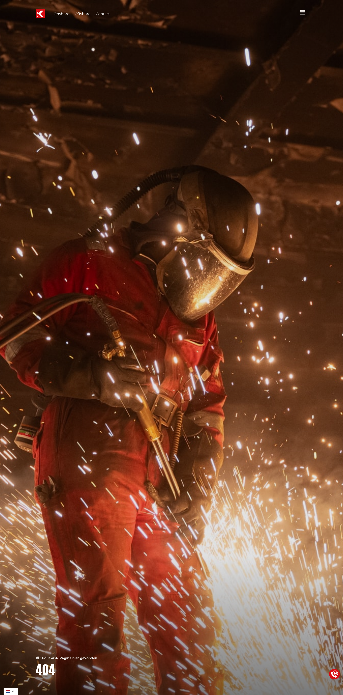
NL (13, 691)
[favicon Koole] (40, 11)
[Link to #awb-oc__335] (302, 12)
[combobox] (11, 691)
